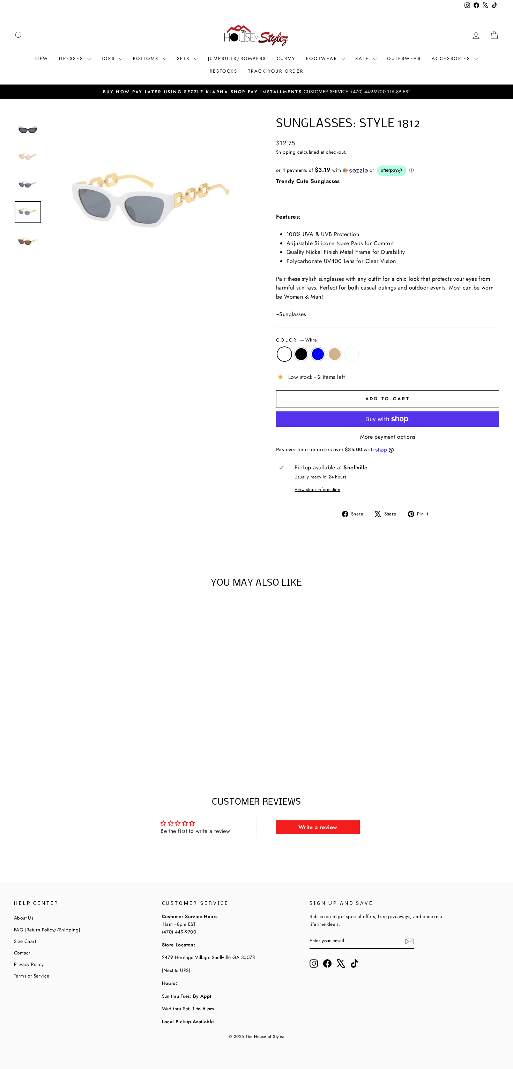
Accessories (452, 58)
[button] (387, 170)
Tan (335, 354)
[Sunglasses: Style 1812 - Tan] (81, 747)
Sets (184, 58)
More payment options (387, 437)
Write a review (317, 827)
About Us (23, 917)
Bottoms (147, 58)
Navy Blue (318, 354)
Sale (363, 58)
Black (301, 354)
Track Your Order (276, 71)
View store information (317, 489)
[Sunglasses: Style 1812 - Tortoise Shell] (90, 747)
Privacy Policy (29, 964)
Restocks (224, 71)
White (284, 354)
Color (296, 340)
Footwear (323, 58)
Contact (22, 952)
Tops (109, 58)
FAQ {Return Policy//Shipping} (47, 929)
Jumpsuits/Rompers (237, 58)
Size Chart (25, 941)
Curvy (286, 58)
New (42, 58)
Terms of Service (31, 975)
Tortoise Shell (351, 354)
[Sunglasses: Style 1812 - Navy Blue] (71, 747)
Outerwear (404, 58)
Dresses (72, 58)
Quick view (71, 712)
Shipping (286, 151)
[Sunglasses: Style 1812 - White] (53, 747)
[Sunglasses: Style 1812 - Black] (62, 747)
